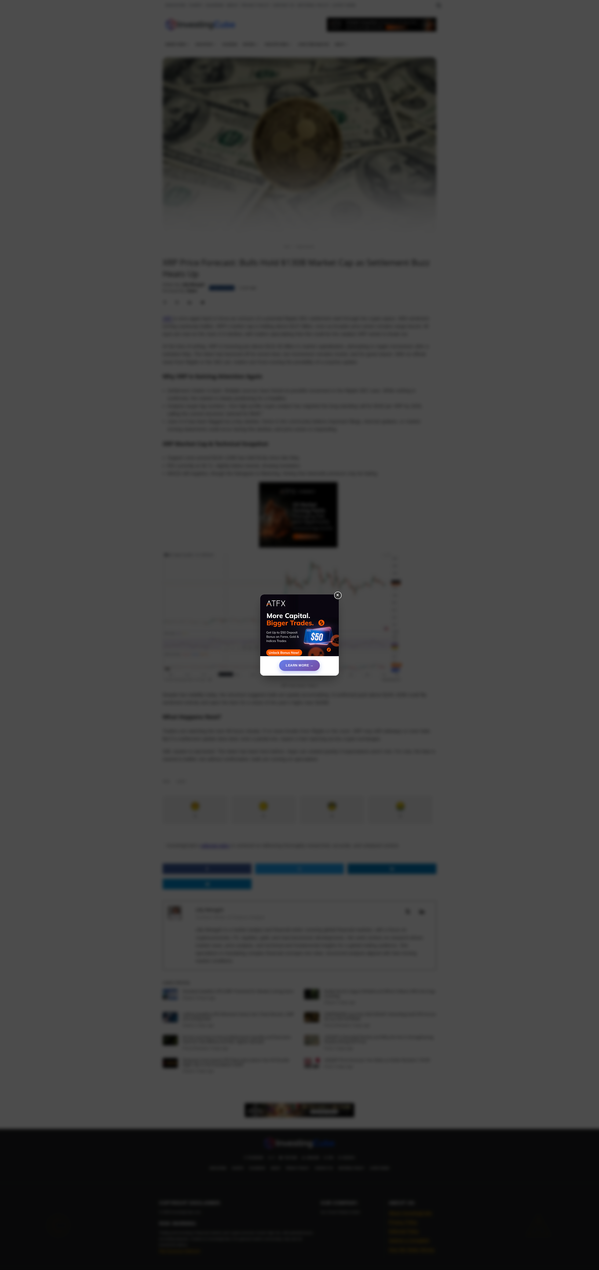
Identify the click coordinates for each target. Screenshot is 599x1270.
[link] (299, 627)
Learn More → (299, 665)
